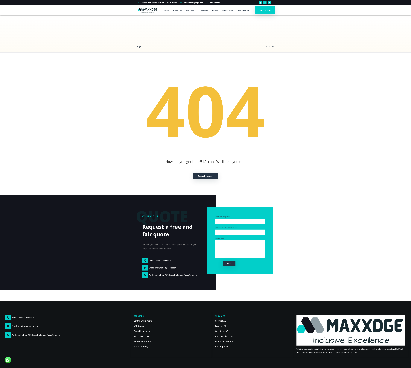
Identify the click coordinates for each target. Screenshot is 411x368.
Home (166, 10)
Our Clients (227, 10)
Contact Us (243, 10)
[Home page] (267, 47)
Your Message (220, 238)
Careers (204, 10)
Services (190, 10)
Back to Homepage (205, 176)
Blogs (215, 10)
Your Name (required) (222, 217)
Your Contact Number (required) (226, 227)
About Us (177, 10)
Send (229, 263)
